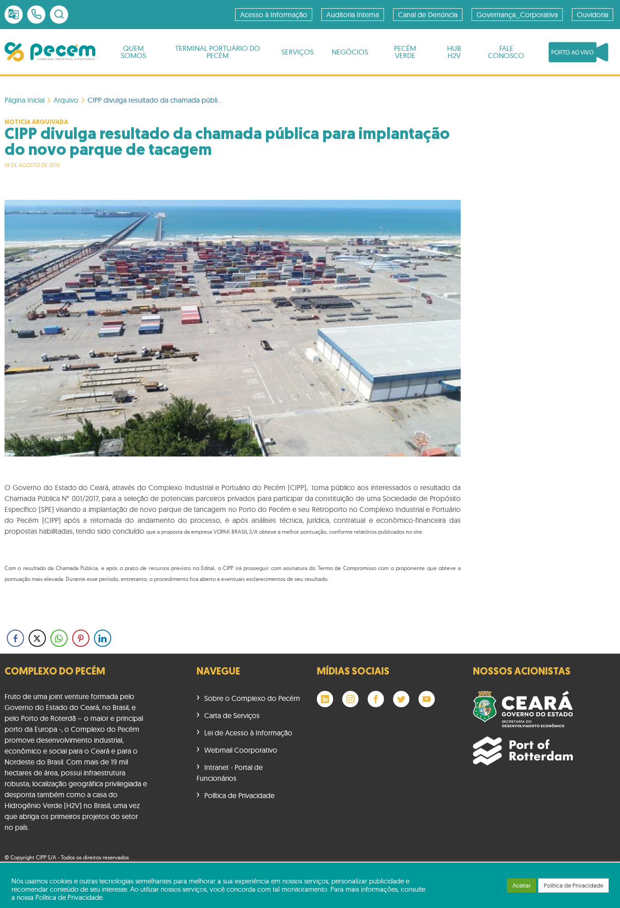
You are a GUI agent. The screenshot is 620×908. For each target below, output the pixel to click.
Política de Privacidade (239, 795)
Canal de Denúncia (428, 14)
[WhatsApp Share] (59, 638)
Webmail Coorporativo (240, 749)
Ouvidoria (592, 14)
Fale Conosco (506, 52)
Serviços (297, 51)
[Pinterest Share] (80, 638)
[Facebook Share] (15, 638)
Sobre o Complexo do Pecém (252, 698)
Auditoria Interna (352, 14)
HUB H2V (454, 52)
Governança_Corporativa (517, 14)
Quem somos (133, 52)
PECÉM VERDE (405, 52)
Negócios (350, 51)
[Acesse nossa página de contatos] (36, 14)
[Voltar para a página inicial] (50, 51)
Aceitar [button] (521, 885)
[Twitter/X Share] (37, 638)
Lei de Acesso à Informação (248, 732)
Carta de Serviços (232, 715)
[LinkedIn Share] (102, 638)
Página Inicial (24, 100)
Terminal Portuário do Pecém (217, 52)
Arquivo (66, 100)
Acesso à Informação (273, 14)
